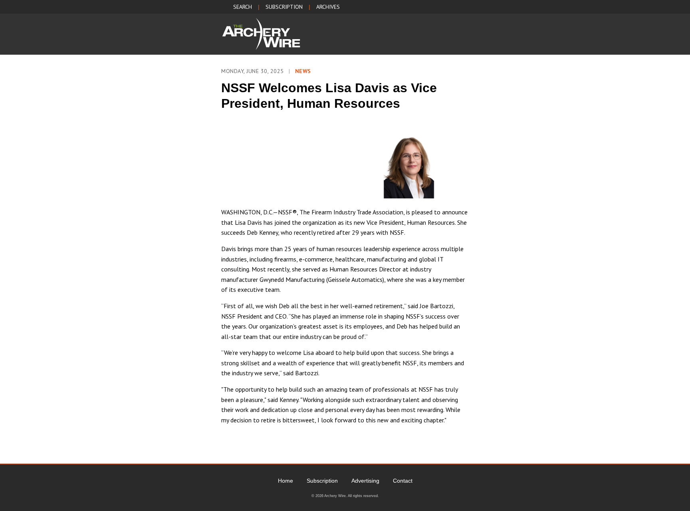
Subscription (322, 480)
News (303, 71)
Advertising (365, 480)
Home (285, 480)
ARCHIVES (328, 6)
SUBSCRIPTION (284, 6)
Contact (402, 480)
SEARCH (242, 6)
